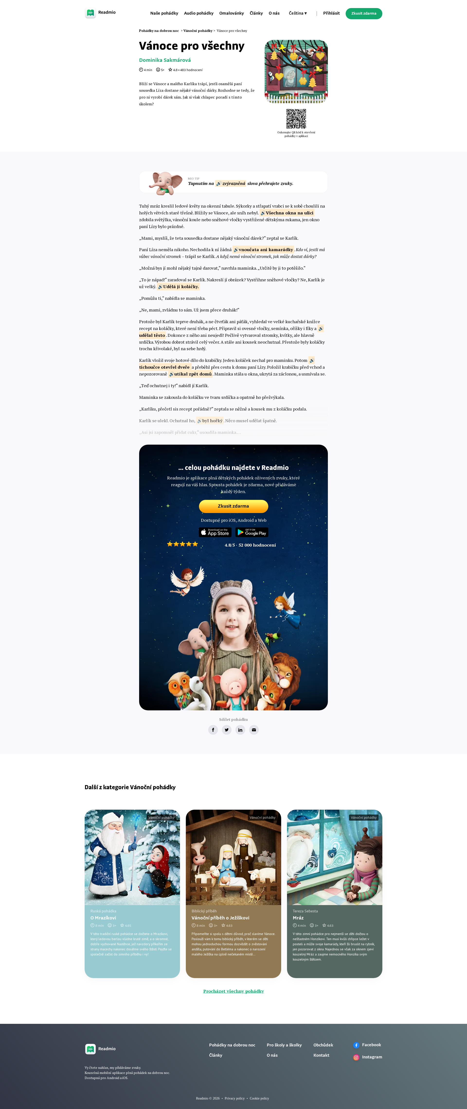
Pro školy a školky (284, 1045)
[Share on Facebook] (213, 730)
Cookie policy (259, 1098)
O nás (274, 13)
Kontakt (321, 1056)
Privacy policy (235, 1098)
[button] (297, 13)
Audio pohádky (199, 13)
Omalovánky (231, 13)
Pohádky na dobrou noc (232, 1045)
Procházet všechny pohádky (233, 991)
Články (256, 13)
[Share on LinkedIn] (240, 730)
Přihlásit (331, 13)
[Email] (254, 730)
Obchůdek (323, 1045)
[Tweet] (227, 730)
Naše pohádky (164, 13)
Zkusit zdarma (364, 14)
